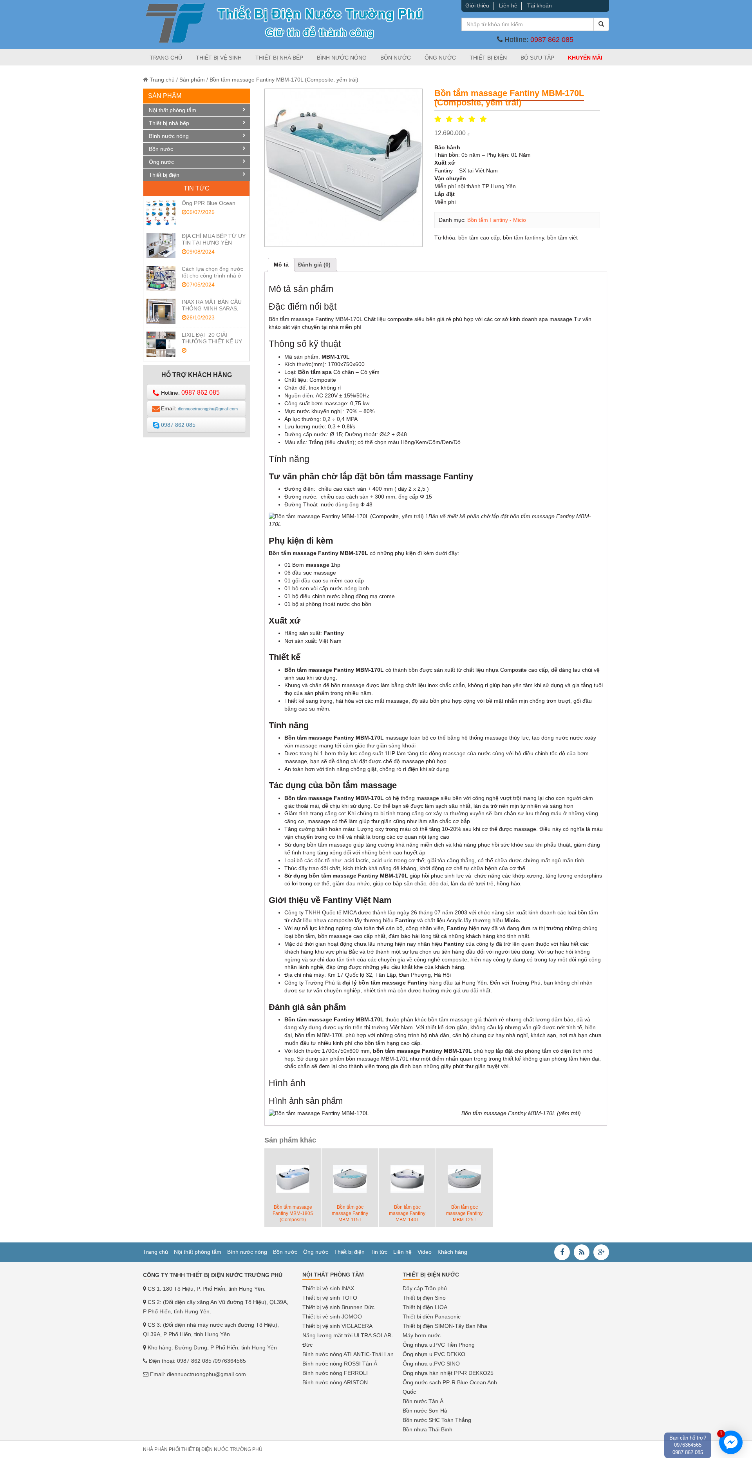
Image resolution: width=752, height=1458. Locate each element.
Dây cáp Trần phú (425, 1288)
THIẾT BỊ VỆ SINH (219, 57)
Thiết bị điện (488, 57)
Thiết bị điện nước (431, 1274)
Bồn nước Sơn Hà (425, 1410)
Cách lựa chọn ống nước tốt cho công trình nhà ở (212, 272)
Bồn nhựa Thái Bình (427, 1429)
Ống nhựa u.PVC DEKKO (434, 1354)
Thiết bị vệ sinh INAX (328, 1288)
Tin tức (379, 1252)
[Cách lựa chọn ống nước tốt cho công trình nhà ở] (160, 278)
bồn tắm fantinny (523, 237)
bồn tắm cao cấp (479, 237)
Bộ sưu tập (537, 57)
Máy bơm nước (422, 1335)
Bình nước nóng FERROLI (335, 1373)
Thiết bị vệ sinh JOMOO (332, 1316)
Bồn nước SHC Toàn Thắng (437, 1420)
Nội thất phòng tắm (172, 110)
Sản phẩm (192, 79)
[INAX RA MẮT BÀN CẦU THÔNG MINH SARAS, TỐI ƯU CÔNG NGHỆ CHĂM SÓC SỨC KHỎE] (160, 311)
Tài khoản (539, 5)
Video (425, 1252)
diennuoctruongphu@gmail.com (206, 1374)
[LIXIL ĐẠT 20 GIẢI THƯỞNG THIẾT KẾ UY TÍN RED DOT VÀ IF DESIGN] (160, 344)
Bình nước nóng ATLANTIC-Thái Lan (348, 1354)
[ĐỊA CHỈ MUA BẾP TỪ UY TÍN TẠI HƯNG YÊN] (160, 245)
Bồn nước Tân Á (423, 1401)
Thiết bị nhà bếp (279, 57)
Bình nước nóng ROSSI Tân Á (339, 1363)
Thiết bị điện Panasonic (432, 1316)
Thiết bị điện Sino (424, 1298)
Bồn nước (395, 57)
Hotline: (190, 392)
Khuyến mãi (585, 57)
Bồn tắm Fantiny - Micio (496, 220)
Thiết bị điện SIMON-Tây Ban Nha (445, 1326)
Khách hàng (452, 1252)
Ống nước (440, 57)
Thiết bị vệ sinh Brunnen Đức (338, 1307)
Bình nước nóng (342, 57)
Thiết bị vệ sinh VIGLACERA (337, 1326)
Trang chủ (166, 57)
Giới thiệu (477, 5)
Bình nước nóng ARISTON (335, 1382)
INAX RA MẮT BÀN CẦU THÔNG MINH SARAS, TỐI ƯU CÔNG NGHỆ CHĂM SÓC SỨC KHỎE (212, 312)
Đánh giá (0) (314, 264)
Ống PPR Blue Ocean (208, 203)
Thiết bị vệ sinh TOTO (329, 1298)
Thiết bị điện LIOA (425, 1307)
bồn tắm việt (562, 237)
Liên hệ (508, 5)
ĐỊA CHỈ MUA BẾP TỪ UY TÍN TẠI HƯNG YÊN (214, 239)
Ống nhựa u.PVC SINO (431, 1363)
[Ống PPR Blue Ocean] (160, 212)
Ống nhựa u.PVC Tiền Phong (439, 1345)
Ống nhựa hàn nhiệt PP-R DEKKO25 (448, 1373)
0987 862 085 (551, 40)
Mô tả (281, 264)
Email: (199, 408)
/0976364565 (229, 1361)
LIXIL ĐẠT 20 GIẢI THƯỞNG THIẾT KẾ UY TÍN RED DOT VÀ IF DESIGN (212, 345)
